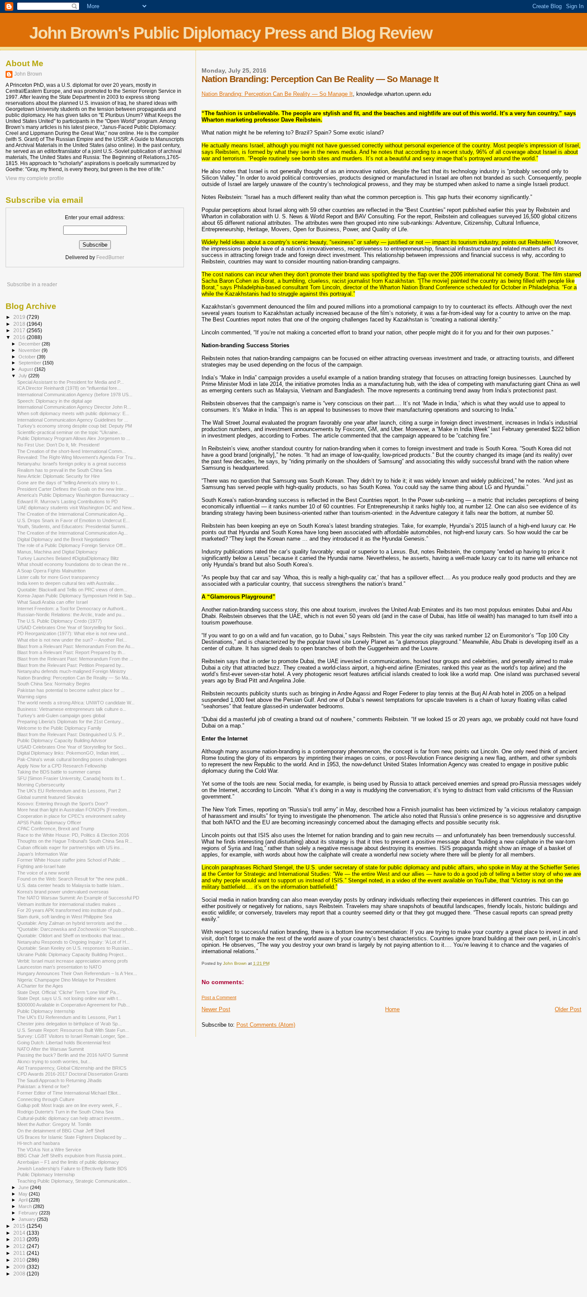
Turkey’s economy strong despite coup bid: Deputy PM (74, 425)
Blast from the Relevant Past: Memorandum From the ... (75, 658)
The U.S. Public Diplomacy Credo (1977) (59, 621)
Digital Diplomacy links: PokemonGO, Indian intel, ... (71, 753)
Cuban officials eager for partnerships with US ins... (70, 847)
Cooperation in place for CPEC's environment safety (71, 816)
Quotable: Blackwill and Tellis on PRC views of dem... (72, 589)
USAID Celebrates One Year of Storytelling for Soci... (72, 627)
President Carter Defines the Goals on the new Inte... (72, 489)
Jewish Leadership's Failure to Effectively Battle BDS (72, 1168)
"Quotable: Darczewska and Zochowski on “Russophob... (77, 929)
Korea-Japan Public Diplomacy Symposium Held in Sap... (76, 595)
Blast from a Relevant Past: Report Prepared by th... (71, 652)
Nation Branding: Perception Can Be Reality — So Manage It (277, 94)
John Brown (28, 74)
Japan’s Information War (42, 854)
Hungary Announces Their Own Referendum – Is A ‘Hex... (77, 973)
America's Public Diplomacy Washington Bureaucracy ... (75, 495)
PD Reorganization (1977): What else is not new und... (73, 633)
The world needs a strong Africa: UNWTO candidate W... (76, 702)
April (23, 1199)
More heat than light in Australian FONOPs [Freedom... (74, 809)
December (30, 343)
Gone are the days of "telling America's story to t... (69, 482)
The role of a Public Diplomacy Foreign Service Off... (71, 545)
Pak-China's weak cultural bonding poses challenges (72, 759)
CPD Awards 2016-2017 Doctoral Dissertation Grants (72, 1074)
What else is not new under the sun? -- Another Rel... (72, 639)
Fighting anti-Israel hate (41, 866)
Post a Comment (219, 997)
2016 (20, 337)
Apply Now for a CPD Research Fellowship (62, 765)
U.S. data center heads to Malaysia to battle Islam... (70, 885)
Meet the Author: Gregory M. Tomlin (54, 1124)
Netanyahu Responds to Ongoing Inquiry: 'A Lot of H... (73, 942)
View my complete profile (35, 178)
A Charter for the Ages (40, 985)
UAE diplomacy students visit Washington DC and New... (76, 507)
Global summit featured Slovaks (50, 797)
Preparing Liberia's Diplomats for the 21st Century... (70, 721)
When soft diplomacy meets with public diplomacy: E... (73, 413)
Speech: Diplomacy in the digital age (54, 401)
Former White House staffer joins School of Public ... (71, 860)
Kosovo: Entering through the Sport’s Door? (62, 803)
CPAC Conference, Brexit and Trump (55, 828)
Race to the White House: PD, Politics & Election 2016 (73, 835)
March (25, 1206)
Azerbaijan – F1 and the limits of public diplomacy (68, 1162)
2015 (20, 1226)
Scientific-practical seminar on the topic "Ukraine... (69, 432)
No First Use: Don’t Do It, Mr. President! (58, 444)
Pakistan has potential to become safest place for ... (71, 690)
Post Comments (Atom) (265, 1025)
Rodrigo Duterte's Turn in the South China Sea (65, 1111)
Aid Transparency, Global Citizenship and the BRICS (71, 1068)
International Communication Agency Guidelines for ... (72, 419)
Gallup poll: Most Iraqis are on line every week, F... (69, 1105)
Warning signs (32, 696)
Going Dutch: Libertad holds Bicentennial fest (63, 1042)
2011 (20, 1253)
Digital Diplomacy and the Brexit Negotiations (63, 539)
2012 (20, 1246)
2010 (20, 1260)
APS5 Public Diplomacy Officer (49, 822)
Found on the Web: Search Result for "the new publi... (72, 878)
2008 (20, 1273)
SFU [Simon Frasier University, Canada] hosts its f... (71, 778)
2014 (20, 1233)
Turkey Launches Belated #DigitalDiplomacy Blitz (68, 558)
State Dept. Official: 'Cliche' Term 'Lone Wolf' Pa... (68, 992)
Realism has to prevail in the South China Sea (64, 470)
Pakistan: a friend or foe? (43, 1086)
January (27, 1219)
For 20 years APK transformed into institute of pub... (71, 910)
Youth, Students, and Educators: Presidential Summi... (73, 526)
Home (392, 1009)
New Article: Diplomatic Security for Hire (58, 476)
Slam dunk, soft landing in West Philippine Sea (64, 916)
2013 (20, 1239)
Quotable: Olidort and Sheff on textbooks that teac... (71, 935)
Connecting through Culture (45, 1099)
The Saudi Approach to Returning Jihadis (59, 1080)
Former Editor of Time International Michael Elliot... (69, 1092)
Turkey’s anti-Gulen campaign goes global (61, 715)
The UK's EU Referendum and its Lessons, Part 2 (69, 790)
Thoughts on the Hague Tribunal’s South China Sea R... (74, 841)
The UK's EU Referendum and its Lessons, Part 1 (69, 1017)
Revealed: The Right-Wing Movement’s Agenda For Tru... (76, 457)
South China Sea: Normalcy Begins (53, 683)
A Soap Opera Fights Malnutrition (51, 570)
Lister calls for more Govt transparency (58, 577)
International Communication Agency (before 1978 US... (74, 394)
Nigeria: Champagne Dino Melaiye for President (66, 979)
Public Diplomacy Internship (46, 1011)
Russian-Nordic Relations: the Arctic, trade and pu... (71, 614)
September (30, 362)
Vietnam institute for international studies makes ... (69, 904)
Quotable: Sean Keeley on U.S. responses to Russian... (75, 948)
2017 (20, 330)
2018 (20, 324)
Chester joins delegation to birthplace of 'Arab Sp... (69, 1023)
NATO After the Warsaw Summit (50, 1049)
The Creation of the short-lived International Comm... (71, 451)
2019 (20, 317)
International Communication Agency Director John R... (74, 407)
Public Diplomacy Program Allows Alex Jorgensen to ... (73, 438)
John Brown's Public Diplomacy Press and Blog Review (230, 33)
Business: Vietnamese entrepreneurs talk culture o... (71, 709)
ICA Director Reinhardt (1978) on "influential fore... (69, 388)
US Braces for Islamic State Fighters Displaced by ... (72, 1137)
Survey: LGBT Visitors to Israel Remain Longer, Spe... (73, 1036)
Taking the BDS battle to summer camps (59, 771)
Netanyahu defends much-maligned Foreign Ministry (71, 671)
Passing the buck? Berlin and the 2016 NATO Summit (72, 1055)
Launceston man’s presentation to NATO (59, 967)
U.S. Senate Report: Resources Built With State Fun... (73, 1030)
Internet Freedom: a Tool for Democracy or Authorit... (72, 608)
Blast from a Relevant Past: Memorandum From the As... (76, 646)
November (30, 350)
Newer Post (216, 1009)
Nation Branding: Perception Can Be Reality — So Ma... (74, 677)
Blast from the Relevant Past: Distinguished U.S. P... (71, 734)
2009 (20, 1266)
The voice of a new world (43, 872)
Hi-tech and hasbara (38, 1143)
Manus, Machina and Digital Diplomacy (57, 551)
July (23, 375)
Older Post (568, 1009)
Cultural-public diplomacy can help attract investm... (70, 1118)
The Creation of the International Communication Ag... (72, 514)
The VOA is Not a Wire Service (49, 1149)
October (27, 356)
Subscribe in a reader (32, 284)
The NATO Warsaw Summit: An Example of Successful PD (78, 897)
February (28, 1212)
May (23, 1193)
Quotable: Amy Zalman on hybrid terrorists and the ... (72, 923)
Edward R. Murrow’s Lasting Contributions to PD (67, 501)
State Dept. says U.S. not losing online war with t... (69, 998)
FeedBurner (110, 257)
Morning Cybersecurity (41, 784)
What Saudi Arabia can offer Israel (52, 602)
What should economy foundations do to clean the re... (73, 564)
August (26, 369)
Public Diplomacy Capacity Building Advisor (62, 740)
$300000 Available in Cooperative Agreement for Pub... (73, 1004)
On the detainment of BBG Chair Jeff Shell (60, 1130)
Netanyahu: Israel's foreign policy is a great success (71, 463)
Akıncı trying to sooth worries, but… (54, 1061)
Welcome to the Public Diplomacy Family (59, 728)
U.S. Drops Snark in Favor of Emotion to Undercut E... (73, 520)
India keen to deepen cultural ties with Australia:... (68, 583)
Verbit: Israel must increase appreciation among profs (72, 961)
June (24, 1187)
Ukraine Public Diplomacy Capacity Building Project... (72, 954)
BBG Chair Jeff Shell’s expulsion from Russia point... (71, 1155)
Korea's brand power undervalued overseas (63, 891)
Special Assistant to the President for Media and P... (70, 382)
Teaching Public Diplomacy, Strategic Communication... (74, 1181)
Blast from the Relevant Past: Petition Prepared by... (71, 665)
